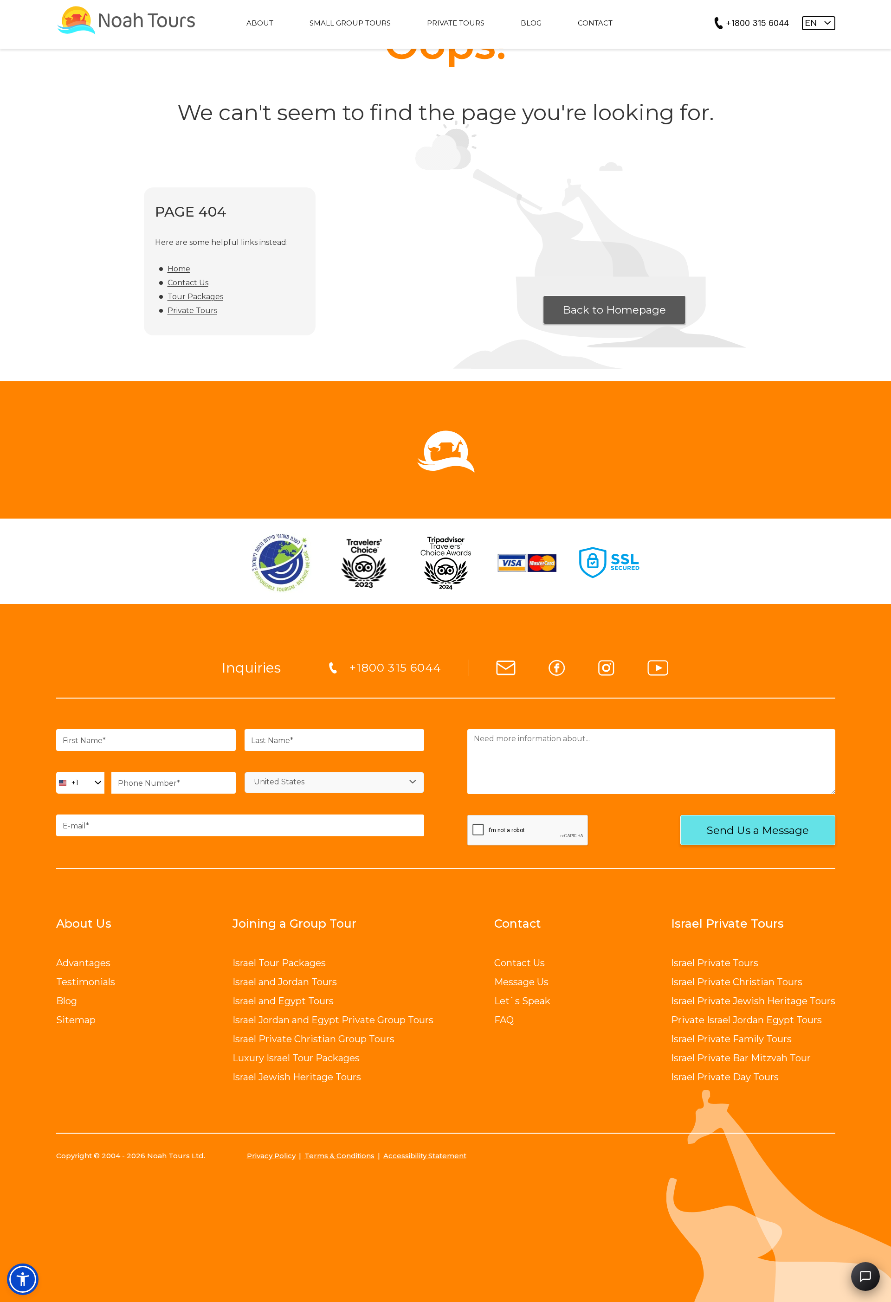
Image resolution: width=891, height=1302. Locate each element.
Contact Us (188, 282)
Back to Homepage (614, 309)
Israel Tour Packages (279, 962)
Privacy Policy (271, 1155)
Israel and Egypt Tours (283, 1001)
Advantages (83, 962)
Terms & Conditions (339, 1155)
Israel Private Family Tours (731, 1039)
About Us (83, 923)
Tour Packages (195, 296)
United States (279, 781)
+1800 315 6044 (757, 23)
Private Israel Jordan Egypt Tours (746, 1020)
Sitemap (76, 1020)
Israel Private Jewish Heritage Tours (753, 1001)
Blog (66, 1001)
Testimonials (85, 982)
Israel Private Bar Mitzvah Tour (741, 1058)
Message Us (521, 982)
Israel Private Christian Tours (736, 982)
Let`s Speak (522, 1001)
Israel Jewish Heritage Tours (296, 1077)
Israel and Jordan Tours (284, 982)
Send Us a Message (758, 830)
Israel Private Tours (714, 962)
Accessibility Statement (424, 1155)
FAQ (504, 1020)
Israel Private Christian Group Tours (313, 1039)
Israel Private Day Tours (725, 1077)
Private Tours (192, 310)
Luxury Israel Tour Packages (296, 1058)
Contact (517, 923)
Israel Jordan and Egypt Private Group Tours (332, 1020)
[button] (22, 1279)
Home (179, 268)
